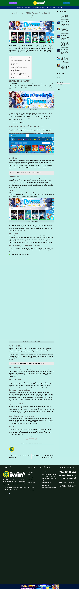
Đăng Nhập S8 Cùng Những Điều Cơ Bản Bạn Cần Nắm (65, 51)
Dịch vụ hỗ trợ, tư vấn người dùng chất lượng (21, 76)
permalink (41, 443)
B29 (5, 489)
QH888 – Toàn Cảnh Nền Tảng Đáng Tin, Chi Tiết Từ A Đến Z (65, 44)
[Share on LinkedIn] (36, 439)
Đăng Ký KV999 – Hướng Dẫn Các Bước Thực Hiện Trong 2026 (65, 59)
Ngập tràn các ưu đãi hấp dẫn (18, 74)
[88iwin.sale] (39, 3)
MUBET (10, 487)
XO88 (18, 487)
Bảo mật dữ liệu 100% (17, 71)
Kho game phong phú (16, 70)
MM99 (18, 481)
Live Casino (49, 7)
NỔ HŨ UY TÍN (15, 489)
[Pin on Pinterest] (34, 439)
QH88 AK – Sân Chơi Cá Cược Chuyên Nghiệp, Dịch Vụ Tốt (64, 30)
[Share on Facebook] (27, 439)
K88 (21, 487)
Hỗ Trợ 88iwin (26, 7)
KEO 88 (9, 489)
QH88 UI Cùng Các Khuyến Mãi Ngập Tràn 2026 (65, 37)
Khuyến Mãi (35, 7)
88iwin (19, 7)
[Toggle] (69, 80)
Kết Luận (12, 77)
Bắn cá (14, 64)
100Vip (14, 487)
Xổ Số (54, 7)
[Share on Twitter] (29, 439)
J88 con (60, 7)
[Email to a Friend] (31, 439)
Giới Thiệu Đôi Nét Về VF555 (16, 59)
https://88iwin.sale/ (51, 487)
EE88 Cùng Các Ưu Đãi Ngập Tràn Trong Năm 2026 (65, 23)
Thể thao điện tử (16, 66)
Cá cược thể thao (16, 63)
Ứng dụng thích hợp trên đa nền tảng (19, 73)
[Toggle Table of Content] (29, 57)
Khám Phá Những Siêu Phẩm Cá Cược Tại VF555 (20, 60)
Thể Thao (41, 7)
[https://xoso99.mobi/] (39, 586)
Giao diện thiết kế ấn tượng (17, 69)
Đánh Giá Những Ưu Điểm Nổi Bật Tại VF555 (20, 67)
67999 (24, 487)
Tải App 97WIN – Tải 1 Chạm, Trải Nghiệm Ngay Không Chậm (65, 66)
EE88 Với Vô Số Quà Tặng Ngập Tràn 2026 (64, 16)
